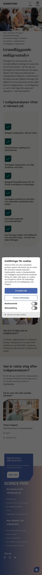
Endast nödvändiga (21, 298)
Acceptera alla (21, 291)
